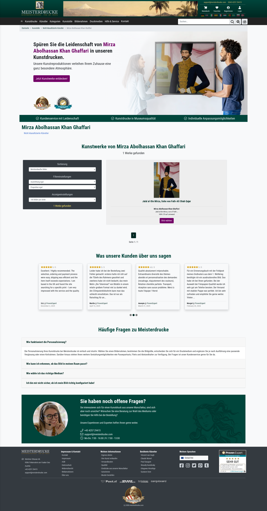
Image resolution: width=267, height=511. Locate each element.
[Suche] (232, 21)
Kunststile (67, 21)
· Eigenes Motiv (106, 455)
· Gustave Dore (145, 472)
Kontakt (125, 21)
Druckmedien (96, 21)
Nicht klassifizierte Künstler (53, 28)
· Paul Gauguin (145, 462)
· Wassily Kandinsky (147, 465)
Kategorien (55, 21)
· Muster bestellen (107, 475)
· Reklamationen (67, 472)
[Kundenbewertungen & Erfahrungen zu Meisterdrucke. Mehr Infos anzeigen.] (232, 461)
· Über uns (65, 475)
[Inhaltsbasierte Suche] (238, 21)
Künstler (43, 21)
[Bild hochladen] (245, 21)
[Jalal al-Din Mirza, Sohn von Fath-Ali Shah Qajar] (166, 180)
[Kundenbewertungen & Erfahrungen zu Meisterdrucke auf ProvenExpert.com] (63, 103)
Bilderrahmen (81, 21)
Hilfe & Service (112, 21)
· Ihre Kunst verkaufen (109, 458)
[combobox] (194, 458)
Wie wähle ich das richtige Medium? (45, 373)
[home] (21, 21)
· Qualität (104, 465)
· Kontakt (64, 455)
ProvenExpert (51, 303)
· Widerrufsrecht (67, 468)
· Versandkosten (107, 462)
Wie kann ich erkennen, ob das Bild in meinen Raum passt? (56, 363)
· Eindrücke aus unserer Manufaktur (114, 468)
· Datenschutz (66, 465)
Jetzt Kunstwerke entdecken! (51, 78)
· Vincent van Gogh (147, 455)
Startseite (25, 28)
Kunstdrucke (31, 21)
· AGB (63, 462)
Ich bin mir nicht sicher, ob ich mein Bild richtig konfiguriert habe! (60, 383)
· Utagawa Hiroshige (147, 468)
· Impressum (66, 458)
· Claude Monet (146, 458)
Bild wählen (166, 220)
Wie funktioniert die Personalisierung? (46, 342)
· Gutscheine (105, 472)
